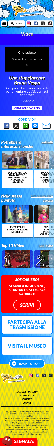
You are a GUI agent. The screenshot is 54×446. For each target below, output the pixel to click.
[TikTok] (50, 23)
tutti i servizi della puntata (42, 198)
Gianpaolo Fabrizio (27, 108)
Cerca (19, 23)
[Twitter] (43, 23)
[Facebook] (36, 23)
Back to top (29, 363)
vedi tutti (47, 142)
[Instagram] (29, 23)
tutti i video (46, 245)
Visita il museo (27, 346)
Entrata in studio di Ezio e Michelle (17, 229)
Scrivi (27, 305)
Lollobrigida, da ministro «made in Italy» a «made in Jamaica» (17, 178)
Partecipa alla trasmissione (27, 324)
